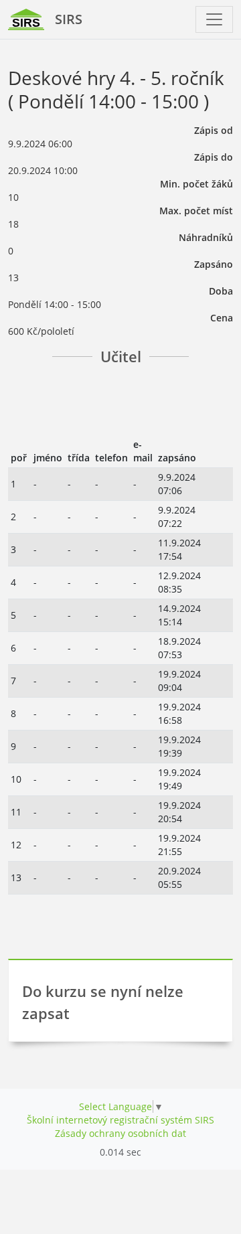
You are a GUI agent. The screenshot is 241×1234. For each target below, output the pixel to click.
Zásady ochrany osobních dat (120, 1133)
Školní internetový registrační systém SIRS (120, 1119)
